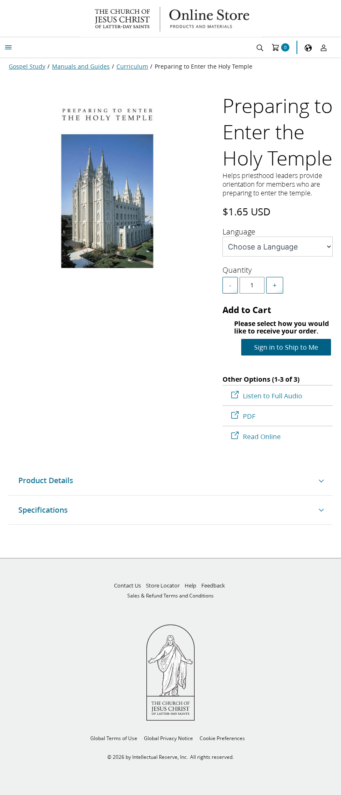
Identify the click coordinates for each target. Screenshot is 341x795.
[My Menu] (8, 47)
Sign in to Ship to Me (286, 347)
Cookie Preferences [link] (222, 738)
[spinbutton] (252, 285)
